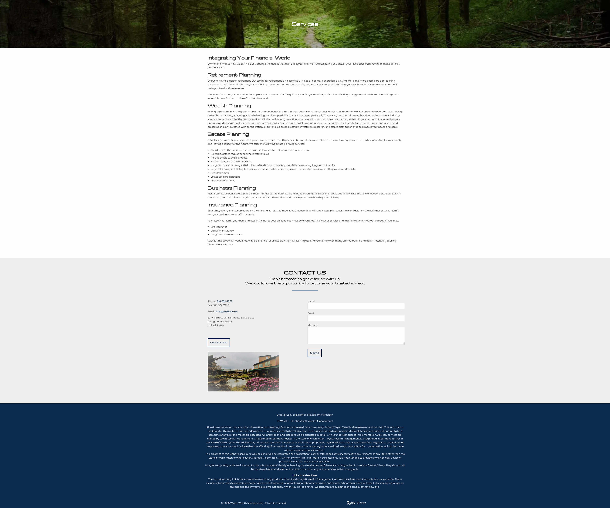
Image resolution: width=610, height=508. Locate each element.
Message (313, 325)
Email (311, 313)
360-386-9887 (224, 301)
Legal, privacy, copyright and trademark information (305, 414)
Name (311, 301)
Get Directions (218, 342)
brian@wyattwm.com (226, 311)
